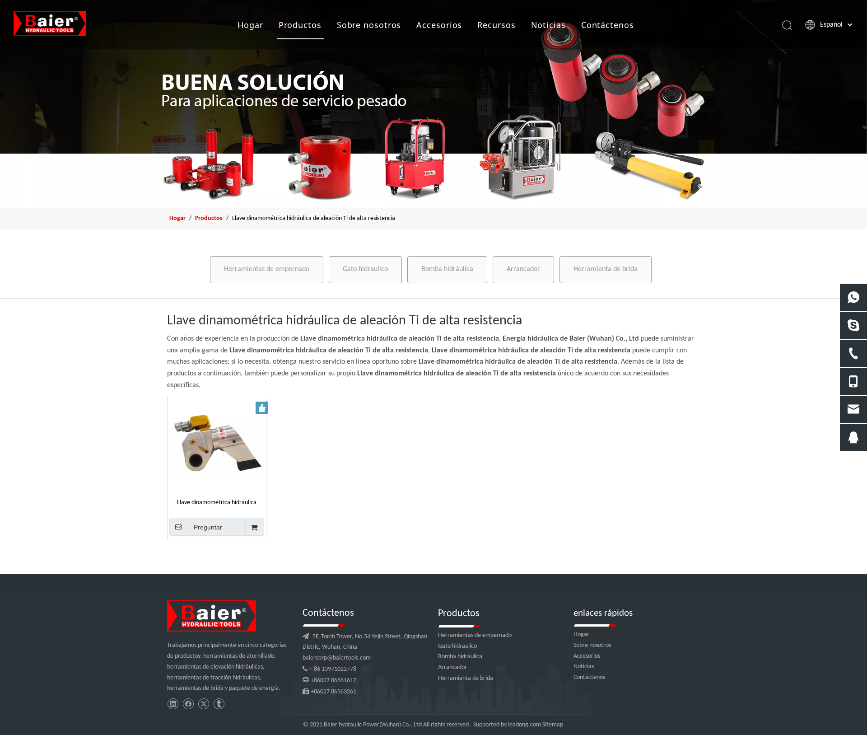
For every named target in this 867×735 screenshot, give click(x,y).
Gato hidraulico (365, 269)
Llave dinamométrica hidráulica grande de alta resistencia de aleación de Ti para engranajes (216, 502)
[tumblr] (218, 704)
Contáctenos (607, 24)
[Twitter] (203, 704)
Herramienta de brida (605, 269)
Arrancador (523, 269)
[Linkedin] (172, 704)
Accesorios (439, 24)
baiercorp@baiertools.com (337, 658)
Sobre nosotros (369, 24)
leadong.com (524, 724)
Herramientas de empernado (266, 269)
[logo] (211, 616)
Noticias (548, 24)
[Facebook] (188, 704)
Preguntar (208, 527)
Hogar (250, 24)
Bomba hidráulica (447, 269)
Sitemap (552, 724)
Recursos (496, 24)
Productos (300, 24)
